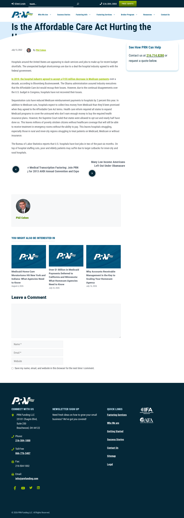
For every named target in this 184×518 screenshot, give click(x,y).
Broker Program (127, 14)
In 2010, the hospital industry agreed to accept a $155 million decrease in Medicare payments (60, 78)
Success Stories (63, 14)
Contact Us (165, 14)
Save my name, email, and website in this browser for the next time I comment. (54, 368)
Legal (110, 464)
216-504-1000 (110, 4)
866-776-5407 (22, 453)
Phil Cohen (41, 50)
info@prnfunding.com (26, 478)
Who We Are (43, 14)
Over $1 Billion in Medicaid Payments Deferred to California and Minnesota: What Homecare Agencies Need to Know (64, 277)
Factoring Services (104, 14)
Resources (147, 14)
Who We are (113, 422)
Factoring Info (81, 14)
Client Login (20, 4)
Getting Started (115, 431)
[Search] (78, 4)
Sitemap (111, 455)
